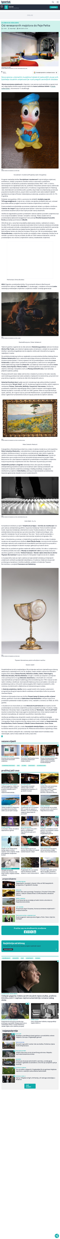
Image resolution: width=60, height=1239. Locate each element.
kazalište (15, 958)
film (22, 958)
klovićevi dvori (41, 765)
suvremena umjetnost (8, 765)
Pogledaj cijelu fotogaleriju (37, 175)
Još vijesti (28, 1086)
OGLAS (30, 15)
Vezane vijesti (30, 665)
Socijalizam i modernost (21, 175)
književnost (6, 958)
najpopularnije (10, 1031)
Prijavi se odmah (8, 949)
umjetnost (32, 765)
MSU (18, 765)
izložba (24, 765)
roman (38, 958)
